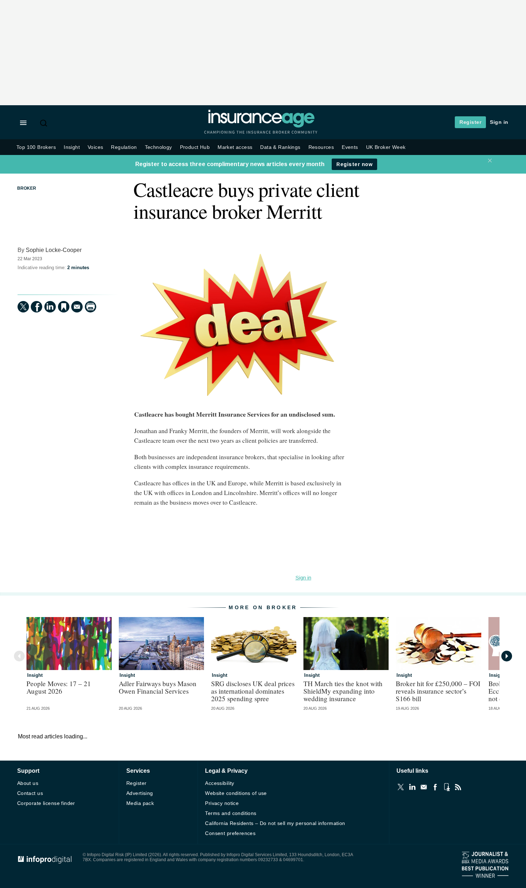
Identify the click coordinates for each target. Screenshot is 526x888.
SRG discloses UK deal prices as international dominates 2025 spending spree (252, 691)
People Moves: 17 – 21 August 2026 (58, 687)
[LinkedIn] (50, 306)
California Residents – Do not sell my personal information (275, 823)
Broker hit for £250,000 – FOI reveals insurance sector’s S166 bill (438, 691)
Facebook (435, 787)
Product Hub (195, 147)
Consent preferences (230, 833)
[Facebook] (36, 306)
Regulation (124, 147)
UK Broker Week (386, 147)
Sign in (499, 122)
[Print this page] (90, 306)
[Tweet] (23, 306)
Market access (235, 147)
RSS (458, 787)
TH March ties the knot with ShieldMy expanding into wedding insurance (343, 691)
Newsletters (423, 787)
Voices (95, 147)
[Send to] (77, 306)
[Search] (44, 123)
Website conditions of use (236, 793)
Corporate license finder (46, 803)
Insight (72, 147)
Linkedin (412, 787)
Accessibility (219, 783)
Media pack (140, 803)
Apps (446, 787)
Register (470, 122)
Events (350, 147)
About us (27, 783)
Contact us (30, 793)
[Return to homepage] (261, 126)
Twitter (400, 787)
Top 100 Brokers (36, 147)
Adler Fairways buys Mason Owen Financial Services (157, 687)
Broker (26, 188)
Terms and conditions (230, 813)
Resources (321, 147)
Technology (158, 147)
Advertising (139, 793)
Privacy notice (222, 803)
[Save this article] (63, 306)
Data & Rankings (280, 147)
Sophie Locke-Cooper (54, 250)
